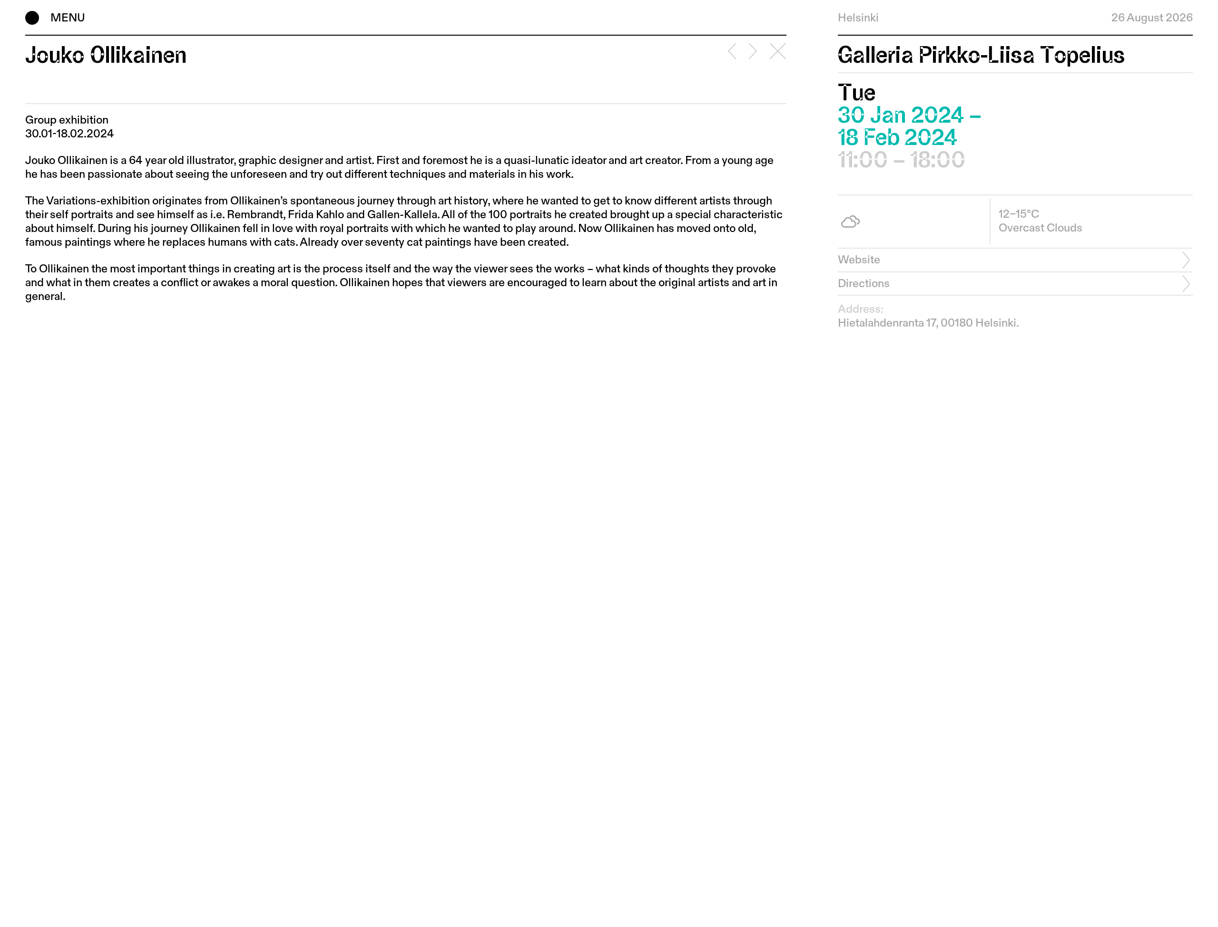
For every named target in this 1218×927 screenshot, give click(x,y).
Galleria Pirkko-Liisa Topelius (981, 55)
